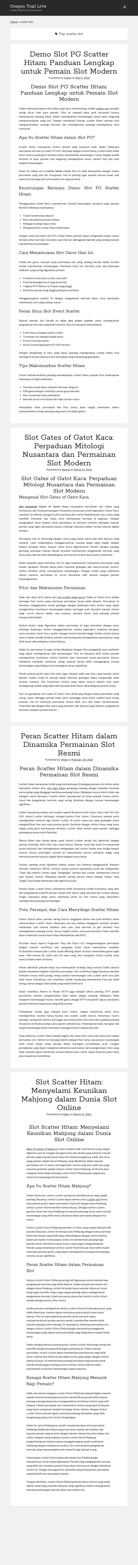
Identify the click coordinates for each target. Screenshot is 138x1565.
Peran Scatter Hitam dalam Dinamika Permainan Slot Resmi (69, 744)
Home (14, 21)
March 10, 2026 (83, 469)
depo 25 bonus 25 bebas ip (42, 1148)
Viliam (67, 77)
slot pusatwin (28, 506)
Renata (66, 469)
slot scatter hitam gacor (71, 597)
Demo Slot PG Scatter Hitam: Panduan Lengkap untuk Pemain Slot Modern (69, 62)
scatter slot (102, 108)
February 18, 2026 (82, 759)
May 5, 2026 (82, 77)
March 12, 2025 (82, 1114)
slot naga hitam (56, 788)
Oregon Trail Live (28, 6)
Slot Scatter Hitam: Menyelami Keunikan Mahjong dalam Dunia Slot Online (69, 1095)
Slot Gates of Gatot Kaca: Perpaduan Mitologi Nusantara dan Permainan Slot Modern (69, 450)
